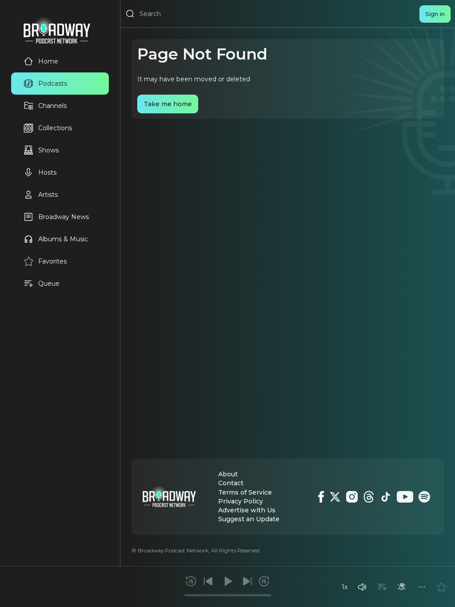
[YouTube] (405, 497)
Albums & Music (63, 239)
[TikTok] (385, 497)
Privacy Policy (240, 501)
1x (344, 587)
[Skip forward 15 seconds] (264, 581)
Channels (52, 106)
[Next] (247, 581)
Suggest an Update (248, 519)
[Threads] (369, 497)
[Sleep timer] (402, 587)
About (228, 474)
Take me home (168, 104)
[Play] (227, 581)
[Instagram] (352, 497)
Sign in (435, 13)
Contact (230, 483)
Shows (48, 150)
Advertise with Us (246, 510)
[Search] (130, 14)
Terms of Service (245, 492)
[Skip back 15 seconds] (191, 581)
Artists (48, 195)
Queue (49, 284)
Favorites (52, 261)
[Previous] (208, 581)
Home (48, 61)
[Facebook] (321, 497)
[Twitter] (335, 497)
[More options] (421, 587)
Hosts (47, 172)
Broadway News (63, 217)
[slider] (227, 595)
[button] (362, 587)
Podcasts (52, 84)
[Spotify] (424, 497)
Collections (55, 128)
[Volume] (362, 587)
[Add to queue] (382, 587)
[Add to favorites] (441, 587)
